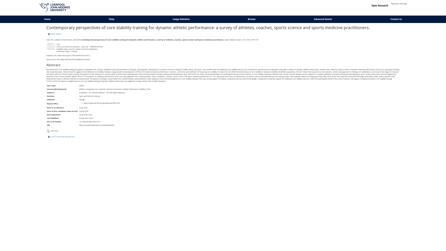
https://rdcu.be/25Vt (68, 59)
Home (47, 19)
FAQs (111, 19)
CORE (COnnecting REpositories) (62, 137)
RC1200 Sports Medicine (116, 93)
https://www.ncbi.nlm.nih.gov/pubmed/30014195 (102, 103)
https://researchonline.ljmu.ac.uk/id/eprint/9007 (96, 125)
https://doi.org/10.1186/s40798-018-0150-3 (74, 55)
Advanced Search (323, 19)
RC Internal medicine (97, 93)
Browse (252, 19)
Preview (74, 51)
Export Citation (55, 34)
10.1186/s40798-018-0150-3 (89, 122)
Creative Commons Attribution (85, 49)
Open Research (380, 5)
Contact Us (396, 19)
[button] (48, 131)
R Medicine (83, 93)
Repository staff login (399, 4)
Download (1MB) (62, 51)
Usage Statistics (181, 19)
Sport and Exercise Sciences (89, 96)
